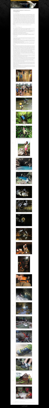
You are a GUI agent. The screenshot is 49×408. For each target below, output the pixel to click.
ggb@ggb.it (37, 0)
